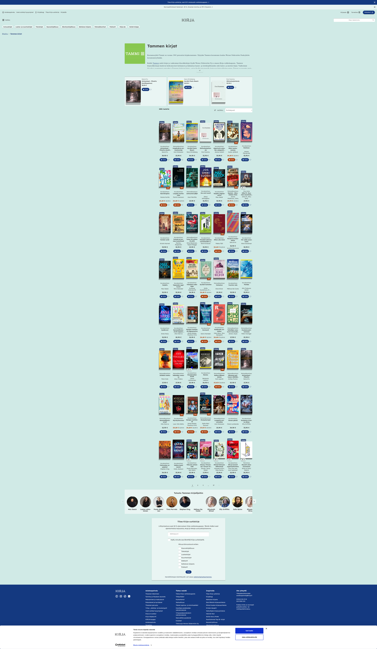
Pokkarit (184, 567)
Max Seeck (219, 197)
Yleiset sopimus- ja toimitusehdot (187, 605)
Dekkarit (184, 561)
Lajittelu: (220, 110)
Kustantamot (180, 599)
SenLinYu (145, 79)
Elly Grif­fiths (224, 509)
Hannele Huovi (219, 468)
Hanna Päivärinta (246, 152)
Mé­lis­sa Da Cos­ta (198, 510)
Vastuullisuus (180, 602)
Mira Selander (178, 289)
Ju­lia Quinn (237, 509)
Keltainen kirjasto (187, 564)
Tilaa (188, 572)
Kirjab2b (63, 12)
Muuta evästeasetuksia (141, 645)
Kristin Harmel (165, 243)
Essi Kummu (230, 79)
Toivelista (148, 625)
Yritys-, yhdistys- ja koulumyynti (156, 608)
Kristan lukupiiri (211, 608)
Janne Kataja (191, 333)
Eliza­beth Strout (211, 510)
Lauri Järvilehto (178, 424)
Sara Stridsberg (189, 79)
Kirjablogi (40, 12)
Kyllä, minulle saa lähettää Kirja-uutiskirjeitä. (187, 540)
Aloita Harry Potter (212, 616)
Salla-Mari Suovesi (205, 424)
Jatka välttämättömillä (249, 637)
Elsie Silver (219, 289)
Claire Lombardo (233, 424)
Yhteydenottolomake (243, 593)
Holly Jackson (178, 469)
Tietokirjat (185, 551)
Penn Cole (165, 379)
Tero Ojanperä (220, 334)
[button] (6, 20)
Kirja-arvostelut (150, 614)
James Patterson (231, 197)
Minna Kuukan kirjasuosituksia (216, 605)
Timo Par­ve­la (171, 509)
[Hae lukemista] (373, 20)
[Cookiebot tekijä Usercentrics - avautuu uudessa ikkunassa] (120, 645)
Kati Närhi (192, 470)
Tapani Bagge (192, 245)
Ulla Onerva (178, 334)
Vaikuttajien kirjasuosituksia (215, 611)
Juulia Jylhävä (233, 152)
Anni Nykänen (232, 470)
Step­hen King (185, 509)
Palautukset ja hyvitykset (153, 602)
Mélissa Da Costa (233, 289)
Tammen (156, 63)
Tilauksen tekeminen (152, 594)
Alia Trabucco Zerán (246, 289)
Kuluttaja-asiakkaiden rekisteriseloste (183, 609)
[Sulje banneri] (266, 628)
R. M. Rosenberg (206, 291)
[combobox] (354, 20)
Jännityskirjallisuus (212, 625)
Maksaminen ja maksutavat (154, 599)
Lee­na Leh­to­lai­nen (145, 510)
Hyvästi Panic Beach (191, 81)
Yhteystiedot (180, 597)
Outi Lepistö (219, 379)
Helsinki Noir (210, 614)
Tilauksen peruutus (151, 605)
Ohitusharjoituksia (232, 81)
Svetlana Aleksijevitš (192, 289)
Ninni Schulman (246, 243)
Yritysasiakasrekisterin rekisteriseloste (183, 614)
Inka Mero (217, 333)
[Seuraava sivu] (219, 485)
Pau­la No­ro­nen (159, 510)
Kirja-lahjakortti (150, 616)
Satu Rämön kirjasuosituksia (215, 602)
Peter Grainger (246, 334)
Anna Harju (165, 334)
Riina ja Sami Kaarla (246, 469)
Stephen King (164, 469)
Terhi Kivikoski (205, 243)
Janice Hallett (219, 152)
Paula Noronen (192, 468)
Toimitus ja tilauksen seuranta (155, 597)
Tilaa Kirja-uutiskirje (52, 12)
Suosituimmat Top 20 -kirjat (215, 619)
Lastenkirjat (185, 554)
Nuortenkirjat (186, 558)
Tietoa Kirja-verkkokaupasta (185, 594)
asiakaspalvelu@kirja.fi (244, 595)
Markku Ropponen (178, 244)
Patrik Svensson (178, 197)
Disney (203, 468)
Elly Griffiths (246, 424)
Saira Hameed (205, 334)
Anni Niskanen (178, 152)
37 (213, 485)
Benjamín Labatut (206, 379)
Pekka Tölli (219, 243)
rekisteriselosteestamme (203, 577)
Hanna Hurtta (164, 197)
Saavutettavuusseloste (183, 618)
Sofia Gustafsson (203, 289)
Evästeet (179, 621)
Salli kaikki (249, 631)
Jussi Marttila (192, 197)
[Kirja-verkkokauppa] (120, 591)
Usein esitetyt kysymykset (24, 12)
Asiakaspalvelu (10, 12)
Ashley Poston (233, 379)
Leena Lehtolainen (192, 379)
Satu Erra (233, 242)
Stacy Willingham (205, 197)
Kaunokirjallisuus (187, 548)
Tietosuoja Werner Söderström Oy (187, 623)
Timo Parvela (232, 468)
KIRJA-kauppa (150, 619)
